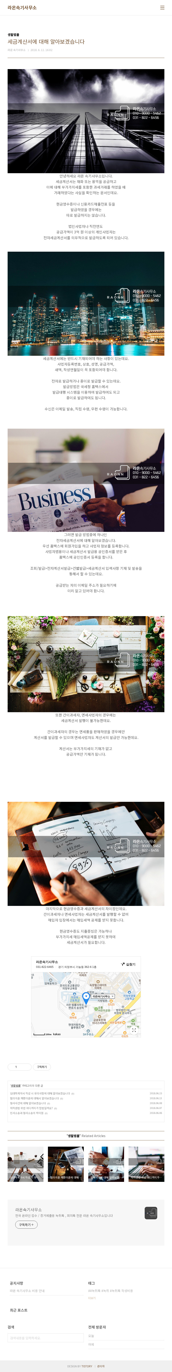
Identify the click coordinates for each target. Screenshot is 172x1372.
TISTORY (87, 1366)
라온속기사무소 (22, 7)
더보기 (92, 1298)
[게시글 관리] (26, 1067)
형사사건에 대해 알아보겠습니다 (28, 1103)
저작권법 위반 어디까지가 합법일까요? (31, 1108)
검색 (79, 1338)
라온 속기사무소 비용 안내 (27, 1290)
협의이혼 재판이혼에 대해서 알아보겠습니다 (34, 1098)
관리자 (101, 1366)
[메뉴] (162, 7)
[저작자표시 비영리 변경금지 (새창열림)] (57, 1067)
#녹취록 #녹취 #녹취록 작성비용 (111, 1290)
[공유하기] (21, 1067)
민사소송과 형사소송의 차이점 (26, 1113)
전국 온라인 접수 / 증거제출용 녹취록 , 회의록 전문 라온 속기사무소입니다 (64, 1215)
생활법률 (16, 1085)
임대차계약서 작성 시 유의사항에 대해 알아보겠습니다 (40, 1093)
